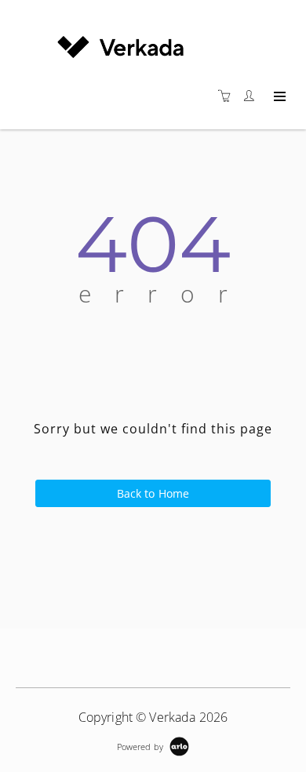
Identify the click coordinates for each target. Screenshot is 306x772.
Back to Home (153, 493)
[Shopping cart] (228, 96)
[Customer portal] (252, 96)
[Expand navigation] (278, 97)
